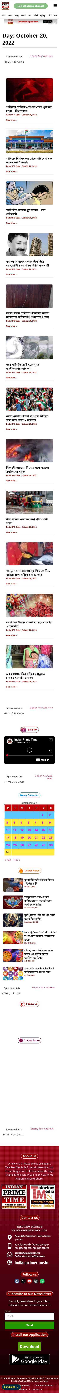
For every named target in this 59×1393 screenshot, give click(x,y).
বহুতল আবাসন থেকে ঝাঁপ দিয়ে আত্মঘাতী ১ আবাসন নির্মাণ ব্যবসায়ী (27, 264)
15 (43, 830)
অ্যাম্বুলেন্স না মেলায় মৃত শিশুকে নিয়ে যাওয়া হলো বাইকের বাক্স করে (28, 573)
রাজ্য (17, 15)
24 (8, 845)
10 (7, 830)
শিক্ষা (36, 15)
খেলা (49, 15)
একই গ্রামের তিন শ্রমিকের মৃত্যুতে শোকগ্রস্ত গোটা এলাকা (25, 676)
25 (15, 845)
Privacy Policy (24, 1385)
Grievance (22, 1389)
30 (51, 845)
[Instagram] (36, 1281)
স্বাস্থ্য (42, 15)
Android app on (34, 1357)
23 (51, 837)
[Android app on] (16, 1359)
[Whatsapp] (42, 1281)
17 (7, 837)
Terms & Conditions (44, 1385)
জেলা (23, 15)
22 (43, 837)
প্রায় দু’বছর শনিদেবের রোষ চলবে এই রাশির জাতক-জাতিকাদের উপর (38, 954)
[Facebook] (17, 1281)
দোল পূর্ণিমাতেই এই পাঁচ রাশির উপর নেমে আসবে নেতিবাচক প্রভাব (40, 936)
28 (36, 845)
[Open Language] (17, 1387)
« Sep (7, 859)
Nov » (17, 859)
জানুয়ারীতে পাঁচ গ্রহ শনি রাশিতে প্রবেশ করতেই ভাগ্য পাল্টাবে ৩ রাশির (38, 901)
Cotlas (45, 1381)
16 (50, 830)
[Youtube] (29, 1281)
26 (22, 845)
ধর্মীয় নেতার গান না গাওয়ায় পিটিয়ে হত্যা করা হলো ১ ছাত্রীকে (27, 418)
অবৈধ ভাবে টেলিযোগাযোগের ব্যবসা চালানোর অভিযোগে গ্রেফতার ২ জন (27, 315)
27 (29, 845)
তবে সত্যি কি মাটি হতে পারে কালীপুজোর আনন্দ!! (22, 367)
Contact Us (37, 1389)
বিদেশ (10, 15)
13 (29, 830)
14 (36, 830)
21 (36, 837)
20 (29, 837)
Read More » (11, 120)
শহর (29, 15)
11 (14, 830)
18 (15, 837)
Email (8, 1311)
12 (22, 830)
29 (43, 845)
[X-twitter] (23, 1281)
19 (22, 837)
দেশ (3, 15)
